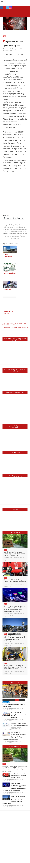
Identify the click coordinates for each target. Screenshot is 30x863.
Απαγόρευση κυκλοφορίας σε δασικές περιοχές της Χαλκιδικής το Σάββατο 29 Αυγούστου (15, 553)
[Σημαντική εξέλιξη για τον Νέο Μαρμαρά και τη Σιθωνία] (6, 725)
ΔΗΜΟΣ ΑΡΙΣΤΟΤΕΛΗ (8, 700)
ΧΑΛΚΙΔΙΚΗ (6, 702)
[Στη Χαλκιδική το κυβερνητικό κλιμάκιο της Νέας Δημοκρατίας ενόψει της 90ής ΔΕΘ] (6, 713)
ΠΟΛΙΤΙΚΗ (18, 633)
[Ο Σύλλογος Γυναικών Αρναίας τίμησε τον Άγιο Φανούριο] (15, 691)
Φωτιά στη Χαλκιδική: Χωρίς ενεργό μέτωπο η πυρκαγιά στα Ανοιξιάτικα (15, 580)
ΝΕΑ (5, 36)
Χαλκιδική (22, 700)
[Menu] (2, 1)
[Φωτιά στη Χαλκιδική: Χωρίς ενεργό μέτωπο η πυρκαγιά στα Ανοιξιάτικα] (15, 569)
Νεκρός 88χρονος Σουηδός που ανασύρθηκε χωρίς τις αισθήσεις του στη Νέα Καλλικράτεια (15, 667)
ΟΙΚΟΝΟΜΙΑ (11, 633)
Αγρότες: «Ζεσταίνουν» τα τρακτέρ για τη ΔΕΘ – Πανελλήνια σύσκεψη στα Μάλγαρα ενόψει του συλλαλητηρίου (14, 638)
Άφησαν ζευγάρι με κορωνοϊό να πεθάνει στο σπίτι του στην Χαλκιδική (14, 324)
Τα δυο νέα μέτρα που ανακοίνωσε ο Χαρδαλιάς (15, 327)
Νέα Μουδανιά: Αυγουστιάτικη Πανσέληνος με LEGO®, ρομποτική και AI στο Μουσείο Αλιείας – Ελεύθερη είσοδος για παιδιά (14, 736)
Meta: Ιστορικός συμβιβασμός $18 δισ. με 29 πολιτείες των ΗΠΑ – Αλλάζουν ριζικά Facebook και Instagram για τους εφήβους (14, 608)
